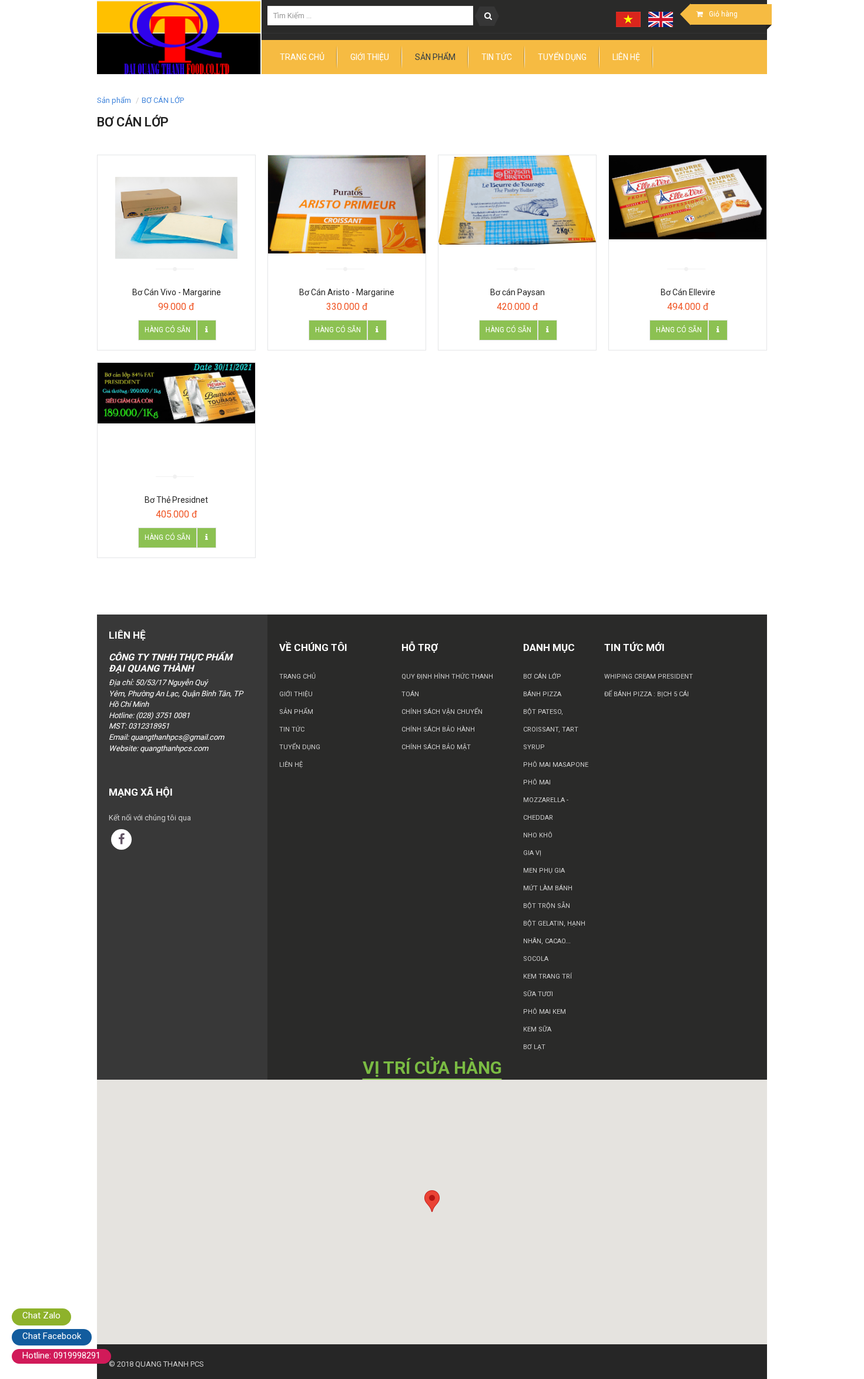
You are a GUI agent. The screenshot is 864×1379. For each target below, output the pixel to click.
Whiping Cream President (648, 676)
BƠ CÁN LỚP (163, 100)
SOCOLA (535, 959)
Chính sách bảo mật (436, 747)
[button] (432, 1201)
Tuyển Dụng (299, 747)
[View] (206, 330)
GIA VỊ (532, 853)
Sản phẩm (296, 712)
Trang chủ (297, 676)
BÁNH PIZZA (542, 694)
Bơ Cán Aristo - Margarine (346, 292)
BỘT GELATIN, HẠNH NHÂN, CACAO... (554, 932)
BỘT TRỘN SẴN (546, 906)
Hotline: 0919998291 (61, 1355)
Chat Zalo (41, 1315)
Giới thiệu (296, 694)
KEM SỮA (537, 1029)
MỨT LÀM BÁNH (547, 888)
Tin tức (291, 729)
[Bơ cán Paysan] (517, 200)
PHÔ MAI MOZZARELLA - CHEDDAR (545, 800)
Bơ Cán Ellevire (688, 292)
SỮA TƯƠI (538, 994)
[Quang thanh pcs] (179, 37)
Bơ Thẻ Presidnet (176, 500)
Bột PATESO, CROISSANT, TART (550, 720)
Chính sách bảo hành (438, 729)
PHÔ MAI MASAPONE (555, 765)
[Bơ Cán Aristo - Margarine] (347, 204)
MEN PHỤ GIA (544, 870)
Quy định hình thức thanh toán (447, 685)
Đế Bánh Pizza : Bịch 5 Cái (646, 694)
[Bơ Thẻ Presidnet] (176, 393)
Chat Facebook (51, 1336)
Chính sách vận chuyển (442, 712)
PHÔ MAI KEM (544, 1012)
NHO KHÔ (537, 835)
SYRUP (534, 747)
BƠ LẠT (534, 1047)
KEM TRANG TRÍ (547, 976)
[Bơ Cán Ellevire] (687, 197)
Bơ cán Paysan (517, 292)
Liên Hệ (291, 765)
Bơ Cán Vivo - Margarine (176, 292)
